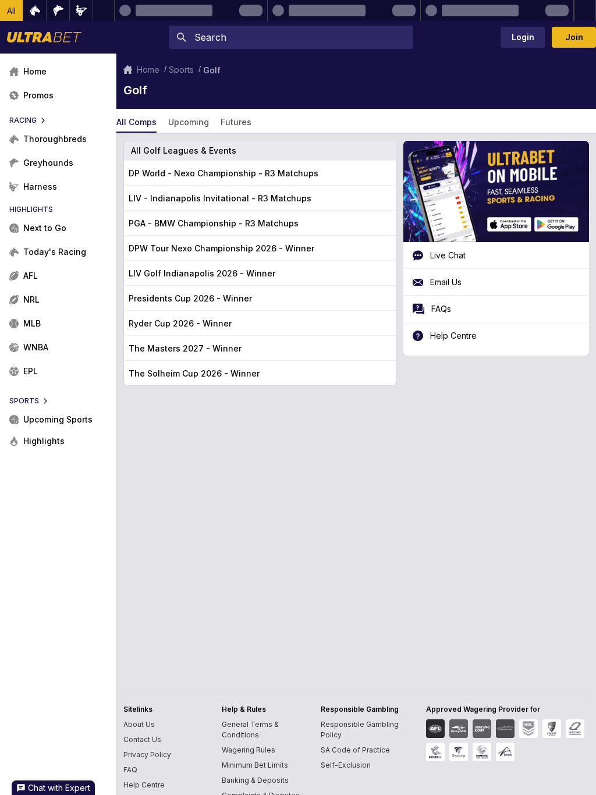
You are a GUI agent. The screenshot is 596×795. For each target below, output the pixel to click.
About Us (139, 724)
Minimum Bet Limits (255, 765)
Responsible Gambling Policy (360, 729)
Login (523, 37)
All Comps (136, 122)
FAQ (130, 769)
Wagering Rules (248, 750)
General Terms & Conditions (250, 729)
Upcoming (188, 122)
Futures (236, 122)
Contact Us (142, 739)
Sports (181, 69)
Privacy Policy (147, 754)
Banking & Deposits (255, 780)
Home (148, 69)
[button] (11, 10)
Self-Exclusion (346, 765)
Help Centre (144, 784)
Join (574, 37)
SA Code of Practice (355, 750)
